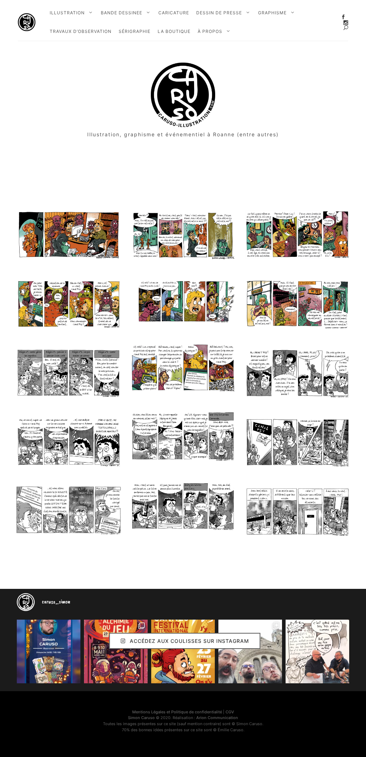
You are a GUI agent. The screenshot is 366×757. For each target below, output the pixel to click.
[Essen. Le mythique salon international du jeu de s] (250, 651)
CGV (230, 711)
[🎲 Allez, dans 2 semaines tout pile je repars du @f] (183, 651)
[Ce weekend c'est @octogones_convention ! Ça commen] (48, 651)
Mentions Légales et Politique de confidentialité (177, 711)
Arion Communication (217, 717)
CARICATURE (173, 12)
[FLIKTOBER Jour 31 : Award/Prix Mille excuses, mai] (317, 651)
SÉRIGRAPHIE (134, 31)
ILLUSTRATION (67, 12)
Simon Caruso (141, 717)
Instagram (345, 22)
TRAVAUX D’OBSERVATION (81, 31)
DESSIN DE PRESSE (219, 12)
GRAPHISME (272, 12)
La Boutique (174, 31)
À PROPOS (210, 31)
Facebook (343, 17)
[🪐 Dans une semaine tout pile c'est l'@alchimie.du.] (116, 651)
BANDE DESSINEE (121, 12)
